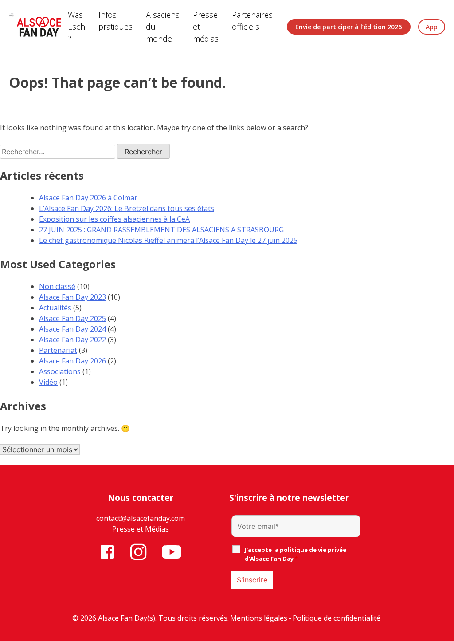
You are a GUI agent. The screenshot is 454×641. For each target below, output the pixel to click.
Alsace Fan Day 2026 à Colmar (88, 198)
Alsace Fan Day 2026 (72, 361)
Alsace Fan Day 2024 (72, 329)
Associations (60, 371)
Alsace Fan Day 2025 (72, 318)
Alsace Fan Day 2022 (72, 339)
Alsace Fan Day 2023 (72, 297)
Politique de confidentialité (336, 618)
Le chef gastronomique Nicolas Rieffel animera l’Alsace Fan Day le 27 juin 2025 (168, 240)
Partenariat (58, 350)
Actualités (55, 308)
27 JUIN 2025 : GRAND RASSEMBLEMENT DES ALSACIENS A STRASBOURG (161, 230)
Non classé (57, 286)
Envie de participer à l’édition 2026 (348, 27)
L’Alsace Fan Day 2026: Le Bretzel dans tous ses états (126, 208)
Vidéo (48, 382)
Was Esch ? (76, 26)
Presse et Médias (140, 529)
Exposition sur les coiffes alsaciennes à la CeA (114, 219)
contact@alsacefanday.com (140, 518)
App (432, 27)
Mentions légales (258, 618)
